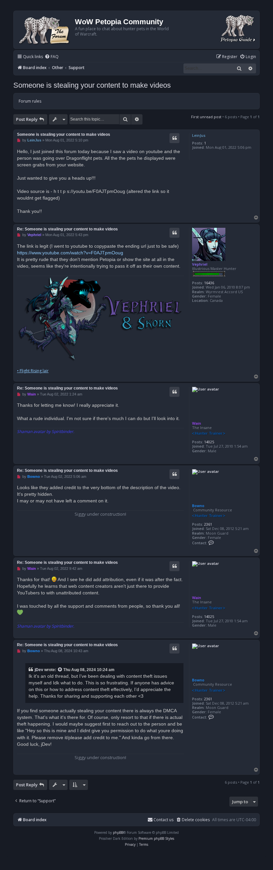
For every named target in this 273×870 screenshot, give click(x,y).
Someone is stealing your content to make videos (92, 85)
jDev (39, 669)
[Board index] (45, 30)
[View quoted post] (60, 669)
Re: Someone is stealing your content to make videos (67, 229)
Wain (196, 423)
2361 (208, 524)
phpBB (118, 832)
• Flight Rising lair (33, 371)
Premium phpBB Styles (156, 838)
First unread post (206, 116)
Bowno (198, 505)
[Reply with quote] (174, 138)
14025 (209, 442)
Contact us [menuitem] (163, 820)
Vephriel (199, 264)
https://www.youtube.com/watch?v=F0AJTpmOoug (70, 252)
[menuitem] (52, 56)
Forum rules (30, 101)
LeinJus (198, 135)
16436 (209, 283)
